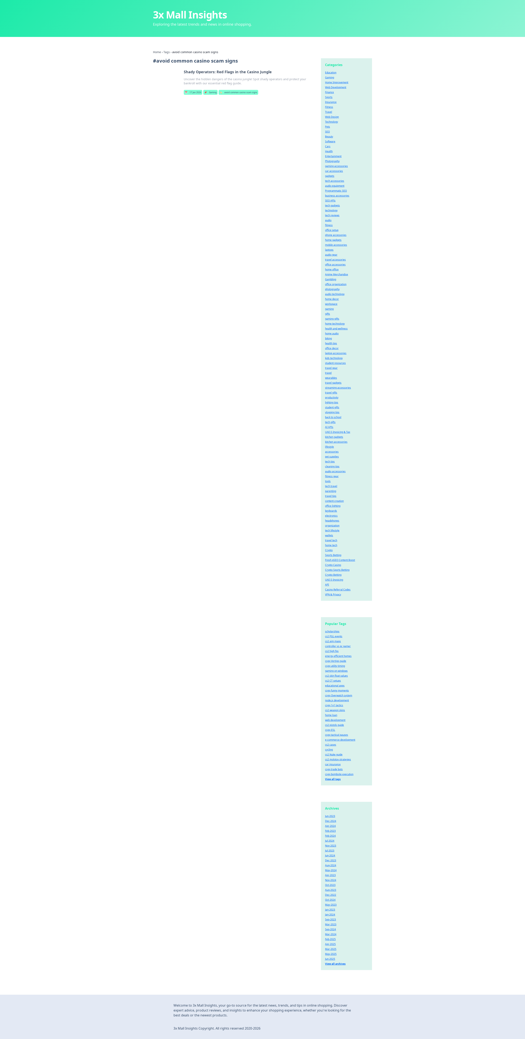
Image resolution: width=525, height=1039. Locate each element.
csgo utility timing (335, 666)
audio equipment (334, 186)
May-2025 (331, 954)
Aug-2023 (330, 890)
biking (328, 338)
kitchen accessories (336, 442)
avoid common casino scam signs (238, 92)
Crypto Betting (333, 575)
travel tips (330, 496)
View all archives (335, 964)
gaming (329, 309)
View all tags (333, 779)
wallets (329, 535)
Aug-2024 (330, 865)
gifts (327, 314)
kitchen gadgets (334, 437)
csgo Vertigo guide (335, 661)
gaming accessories (336, 166)
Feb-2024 (330, 836)
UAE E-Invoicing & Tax (337, 432)
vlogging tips (332, 412)
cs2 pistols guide (334, 725)
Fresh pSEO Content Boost (340, 560)
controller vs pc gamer (338, 646)
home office (332, 269)
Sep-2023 (330, 919)
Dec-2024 (330, 821)
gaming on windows (336, 671)
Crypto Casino (333, 565)
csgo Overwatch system (338, 695)
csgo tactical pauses (336, 735)
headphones (332, 520)
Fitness (329, 107)
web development (335, 720)
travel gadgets (333, 382)
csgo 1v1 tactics (334, 705)
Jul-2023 (329, 850)
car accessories (334, 171)
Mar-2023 (330, 924)
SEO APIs (330, 200)
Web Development (335, 87)
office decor (332, 348)
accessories (332, 451)
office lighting (332, 506)
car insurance (333, 764)
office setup (331, 230)
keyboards (331, 511)
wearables (331, 378)
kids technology (334, 358)
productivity (331, 397)
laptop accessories (335, 353)
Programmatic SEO (336, 190)
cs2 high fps (332, 651)
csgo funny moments (337, 690)
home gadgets (333, 240)
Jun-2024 (330, 855)
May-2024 (331, 870)
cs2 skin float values (336, 675)
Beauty (329, 136)
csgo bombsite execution (339, 774)
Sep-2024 (330, 929)
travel (328, 373)
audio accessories (335, 471)
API (327, 584)
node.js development (337, 700)
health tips (331, 343)
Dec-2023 (330, 860)
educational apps (335, 685)
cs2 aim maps (333, 641)
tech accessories (334, 181)
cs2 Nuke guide (333, 754)
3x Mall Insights (190, 14)
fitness (329, 225)
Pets (327, 126)
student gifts (332, 407)
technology (331, 210)
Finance (329, 92)
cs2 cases (330, 744)
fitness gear (332, 476)
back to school (333, 417)
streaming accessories (338, 387)
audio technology (335, 294)
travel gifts (331, 392)
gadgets (329, 176)
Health (329, 151)
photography (332, 289)
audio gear (331, 254)
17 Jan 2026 (193, 92)
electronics (331, 515)
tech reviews (332, 215)
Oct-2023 (330, 885)
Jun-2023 (330, 816)
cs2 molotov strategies (338, 759)
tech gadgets (332, 205)
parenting (330, 491)
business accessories (337, 195)
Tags (166, 52)
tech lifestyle (332, 530)
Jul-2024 (329, 840)
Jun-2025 (330, 959)
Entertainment (333, 156)
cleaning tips (332, 466)
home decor (332, 299)
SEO (327, 131)
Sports (328, 97)
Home (157, 52)
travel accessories (335, 259)
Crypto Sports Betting (337, 570)
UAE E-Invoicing (334, 579)
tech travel (331, 486)
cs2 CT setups (333, 680)
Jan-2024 (330, 914)
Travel (328, 112)
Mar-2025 (330, 949)
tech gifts (330, 422)
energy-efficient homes (338, 656)
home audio (332, 333)
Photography (332, 161)
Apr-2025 (330, 944)
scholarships (332, 631)
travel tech (331, 540)
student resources (335, 363)
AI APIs (329, 427)
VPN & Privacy (333, 594)
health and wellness (336, 328)
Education (330, 72)
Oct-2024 (330, 900)
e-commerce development (340, 739)
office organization (335, 284)
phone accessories (335, 235)
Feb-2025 (330, 939)
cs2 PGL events (333, 636)
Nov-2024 (330, 880)
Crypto (329, 550)
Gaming (210, 92)
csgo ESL (330, 730)
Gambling (330, 279)
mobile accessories (336, 245)
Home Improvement (336, 82)
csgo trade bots (334, 769)
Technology (331, 122)
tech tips (330, 461)
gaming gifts (332, 318)
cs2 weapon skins (335, 710)
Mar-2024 (330, 934)
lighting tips (331, 402)
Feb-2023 (330, 831)
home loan (331, 715)
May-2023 (331, 904)
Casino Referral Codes (337, 589)
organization (332, 525)
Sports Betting (333, 555)
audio (328, 220)
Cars (327, 146)
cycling (329, 749)
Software (330, 141)
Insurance (331, 102)
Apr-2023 (330, 875)
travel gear (331, 368)
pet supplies (332, 456)
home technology (335, 323)
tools (328, 481)
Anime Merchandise (336, 274)
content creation (334, 501)
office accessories (335, 264)
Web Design (332, 117)
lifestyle (329, 447)
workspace (331, 304)
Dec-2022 (330, 895)
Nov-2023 (330, 845)
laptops (329, 250)
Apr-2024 (330, 826)
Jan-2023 (330, 909)
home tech (331, 545)
